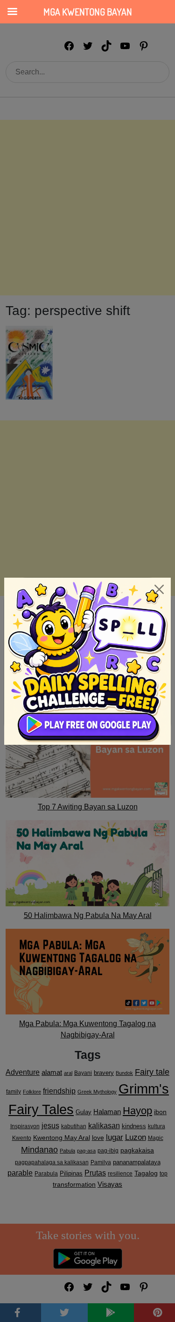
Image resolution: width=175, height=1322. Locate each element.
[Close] (159, 589)
